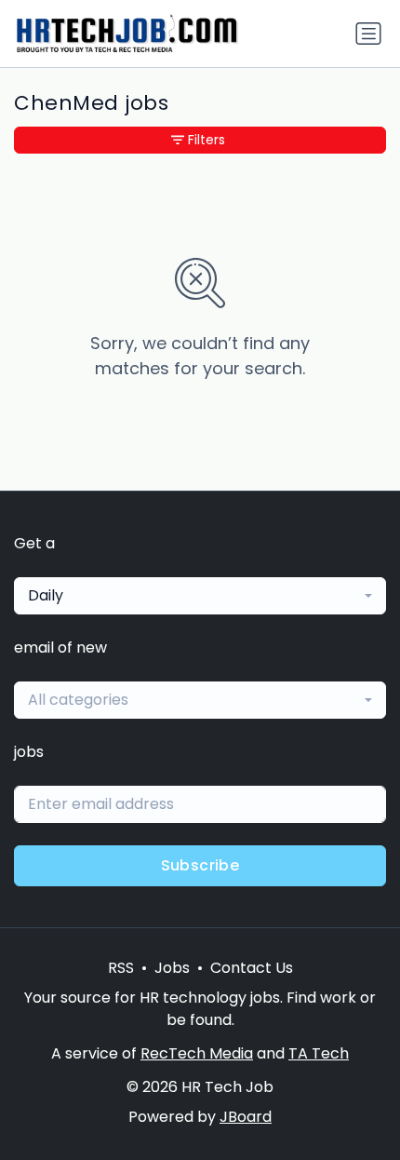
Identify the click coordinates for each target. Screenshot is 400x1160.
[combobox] (200, 595)
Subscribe (200, 865)
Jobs (172, 967)
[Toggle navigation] (368, 33)
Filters (206, 139)
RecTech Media (196, 1053)
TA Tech (318, 1053)
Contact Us (251, 967)
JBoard (246, 1116)
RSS (121, 967)
